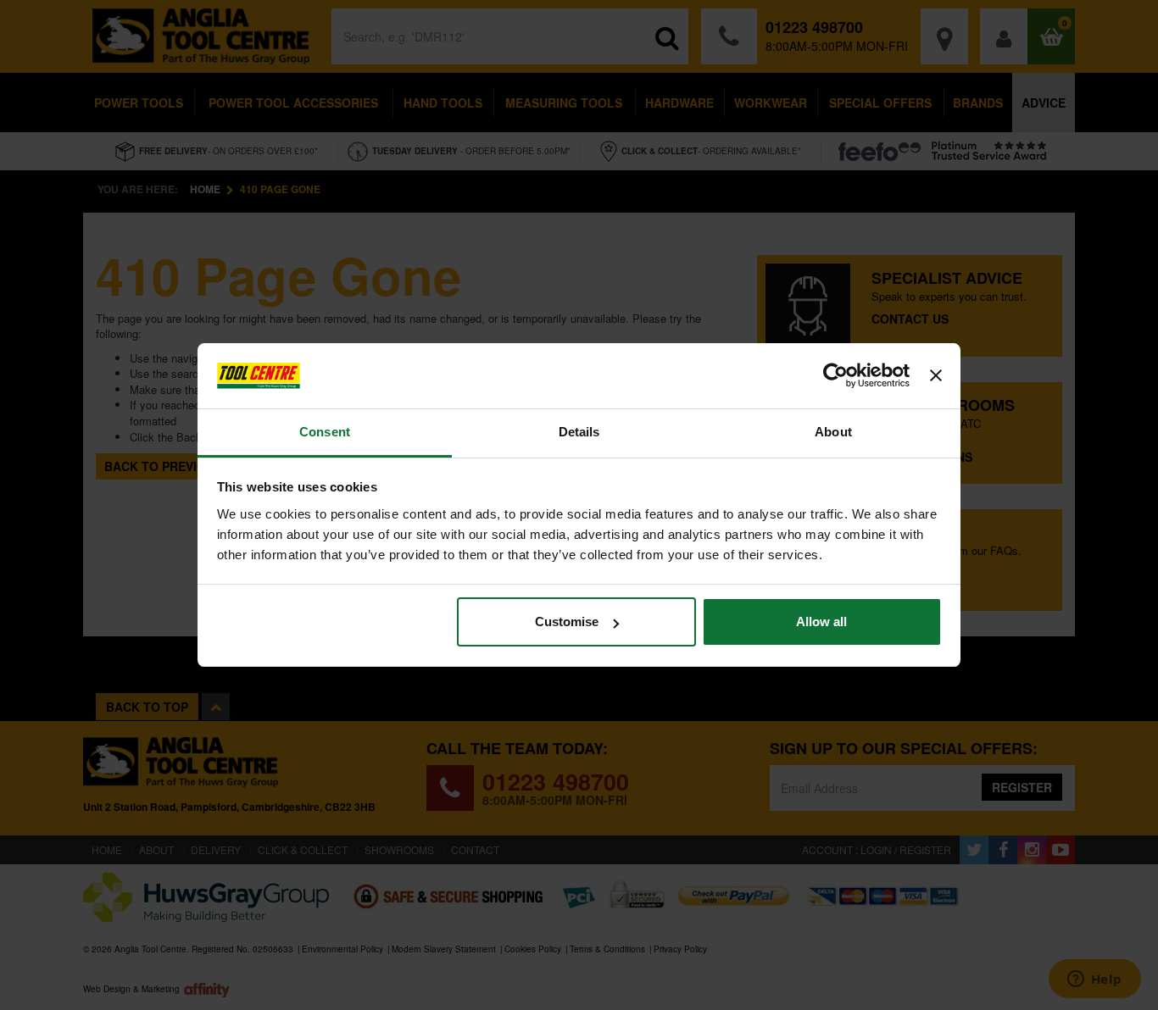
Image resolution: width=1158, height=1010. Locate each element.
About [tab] (833, 432)
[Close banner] (936, 376)
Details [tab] (579, 432)
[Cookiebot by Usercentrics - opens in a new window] (835, 376)
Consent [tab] (324, 432)
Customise (566, 621)
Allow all (821, 621)
